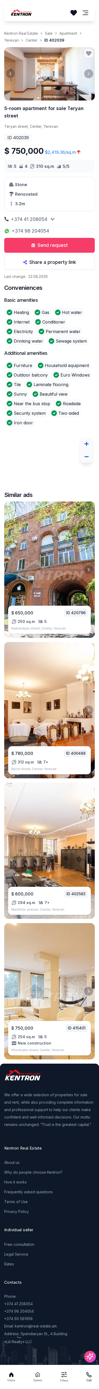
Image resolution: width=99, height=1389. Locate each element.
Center (31, 40)
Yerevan (11, 40)
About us (12, 1162)
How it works (15, 1182)
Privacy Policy (16, 1211)
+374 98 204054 (30, 231)
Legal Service (16, 1254)
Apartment (68, 33)
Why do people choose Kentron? (33, 1172)
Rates (9, 1264)
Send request (52, 245)
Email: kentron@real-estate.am (30, 1326)
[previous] (10, 73)
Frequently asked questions (28, 1192)
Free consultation (19, 1244)
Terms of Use (16, 1201)
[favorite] (89, 53)
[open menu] (85, 13)
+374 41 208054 (29, 219)
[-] (86, 456)
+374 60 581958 (18, 1318)
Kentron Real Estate (21, 33)
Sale (49, 33)
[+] (86, 444)
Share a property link (52, 262)
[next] (88, 73)
